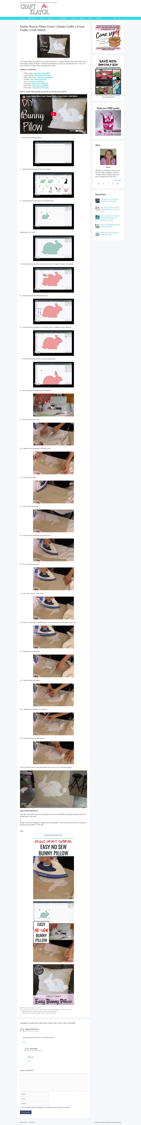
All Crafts (24, 1007)
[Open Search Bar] (114, 18)
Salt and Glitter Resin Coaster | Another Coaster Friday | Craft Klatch (39, 1011)
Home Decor (38, 1007)
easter (41, 1009)
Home (23, 18)
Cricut (28, 1007)
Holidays (50, 18)
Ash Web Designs (116, 1122)
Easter (32, 1007)
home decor (64, 1009)
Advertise (74, 18)
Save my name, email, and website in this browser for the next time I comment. (46, 1107)
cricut (30, 1009)
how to (69, 1009)
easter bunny (47, 1009)
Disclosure (32, 1122)
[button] (119, 18)
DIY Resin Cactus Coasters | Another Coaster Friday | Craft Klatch (39, 1013)
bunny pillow (25, 1009)
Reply (24, 1041)
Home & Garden (62, 18)
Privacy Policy (24, 1122)
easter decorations (56, 1009)
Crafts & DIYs (31, 18)
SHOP (89, 18)
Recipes (42, 18)
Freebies (99, 18)
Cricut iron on (35, 1009)
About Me (82, 18)
